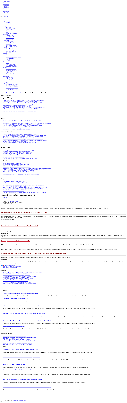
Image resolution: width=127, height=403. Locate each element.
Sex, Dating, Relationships (11, 46)
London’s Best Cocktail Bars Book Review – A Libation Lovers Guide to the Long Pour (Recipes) (23, 100)
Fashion (4, 8)
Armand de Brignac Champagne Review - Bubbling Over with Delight (18, 189)
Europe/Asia (5, 12)
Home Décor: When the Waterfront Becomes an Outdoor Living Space (18, 278)
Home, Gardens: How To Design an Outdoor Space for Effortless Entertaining (19, 276)
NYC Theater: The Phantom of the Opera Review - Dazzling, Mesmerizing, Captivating (22, 379)
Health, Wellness (9, 41)
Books (7, 72)
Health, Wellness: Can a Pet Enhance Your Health (13, 191)
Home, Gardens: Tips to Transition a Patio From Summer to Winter (17, 279)
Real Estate (8, 80)
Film (7, 54)
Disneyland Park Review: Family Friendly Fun (13, 154)
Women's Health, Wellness (11, 42)
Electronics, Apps (9, 35)
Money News (9, 30)
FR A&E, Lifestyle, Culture (11, 85)
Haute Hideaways (9, 77)
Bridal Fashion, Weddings (11, 64)
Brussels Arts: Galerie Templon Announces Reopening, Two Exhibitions (18, 105)
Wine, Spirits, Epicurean (11, 51)
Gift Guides (8, 52)
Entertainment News (10, 58)
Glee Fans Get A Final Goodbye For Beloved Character (15, 298)
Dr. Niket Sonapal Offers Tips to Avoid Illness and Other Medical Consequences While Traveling (23, 185)
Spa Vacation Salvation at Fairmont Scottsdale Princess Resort (16, 155)
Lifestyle (5, 6)
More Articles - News (10, 265)
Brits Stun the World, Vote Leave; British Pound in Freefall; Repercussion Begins (21, 305)
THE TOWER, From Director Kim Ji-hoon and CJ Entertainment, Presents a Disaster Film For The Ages (27, 387)
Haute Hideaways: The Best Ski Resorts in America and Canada (16, 151)
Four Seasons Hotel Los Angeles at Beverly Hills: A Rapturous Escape (18, 152)
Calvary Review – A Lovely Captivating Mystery (14, 326)
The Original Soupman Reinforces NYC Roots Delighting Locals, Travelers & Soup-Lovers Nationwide (25, 187)
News (4, 2)
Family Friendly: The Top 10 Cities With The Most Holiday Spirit (17, 153)
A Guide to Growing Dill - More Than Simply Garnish (14, 186)
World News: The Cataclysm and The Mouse (12, 338)
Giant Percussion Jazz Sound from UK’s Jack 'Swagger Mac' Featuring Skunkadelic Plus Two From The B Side (26, 104)
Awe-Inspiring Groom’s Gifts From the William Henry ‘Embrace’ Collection (19, 137)
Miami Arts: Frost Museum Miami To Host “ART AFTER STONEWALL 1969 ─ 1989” (21, 172)
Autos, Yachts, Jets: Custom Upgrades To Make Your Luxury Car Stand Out (20, 293)
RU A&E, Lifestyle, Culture (12, 89)
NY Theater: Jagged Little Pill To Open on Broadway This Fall (16, 167)
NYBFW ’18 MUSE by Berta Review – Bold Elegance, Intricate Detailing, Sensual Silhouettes (23, 139)
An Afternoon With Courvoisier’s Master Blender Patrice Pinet (16, 183)
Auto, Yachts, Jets (9, 78)
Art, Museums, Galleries (11, 69)
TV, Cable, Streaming (10, 55)
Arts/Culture (5, 10)
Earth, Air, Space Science (11, 36)
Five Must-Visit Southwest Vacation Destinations (13, 157)
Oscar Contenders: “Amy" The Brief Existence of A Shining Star (17, 369)
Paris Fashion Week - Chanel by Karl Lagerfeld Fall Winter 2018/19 (17, 129)
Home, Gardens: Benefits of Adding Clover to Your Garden (15, 281)
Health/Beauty (6, 5)
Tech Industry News (10, 38)
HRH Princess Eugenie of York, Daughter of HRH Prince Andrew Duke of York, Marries (22, 108)
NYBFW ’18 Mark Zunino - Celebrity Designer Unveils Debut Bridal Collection (20, 134)
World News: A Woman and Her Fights (11, 341)
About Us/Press (9, 23)
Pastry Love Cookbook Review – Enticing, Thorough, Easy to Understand (18, 170)
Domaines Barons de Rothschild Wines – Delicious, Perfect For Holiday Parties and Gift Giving (23, 188)
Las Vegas (8, 60)
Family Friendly (9, 79)
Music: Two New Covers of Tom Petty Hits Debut (14, 364)
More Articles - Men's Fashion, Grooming (12, 266)
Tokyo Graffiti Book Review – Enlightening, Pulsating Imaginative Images (18, 171)
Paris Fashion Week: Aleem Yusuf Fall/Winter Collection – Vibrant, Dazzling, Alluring (21, 124)
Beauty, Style (8, 44)
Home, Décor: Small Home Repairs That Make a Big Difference (16, 277)
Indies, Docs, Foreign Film (11, 70)
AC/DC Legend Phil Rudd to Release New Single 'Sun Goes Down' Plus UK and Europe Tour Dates (24, 109)
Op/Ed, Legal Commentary (11, 33)
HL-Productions (9, 24)
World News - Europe (10, 28)
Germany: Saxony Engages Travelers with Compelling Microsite (16, 106)
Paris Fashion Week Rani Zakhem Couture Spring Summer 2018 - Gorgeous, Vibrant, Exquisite (23, 122)
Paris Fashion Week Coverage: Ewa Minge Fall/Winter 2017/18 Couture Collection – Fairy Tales (23, 127)
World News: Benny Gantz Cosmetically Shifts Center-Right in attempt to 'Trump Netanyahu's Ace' (24, 340)
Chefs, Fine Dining (10, 50)
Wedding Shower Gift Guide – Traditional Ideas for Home (15, 141)
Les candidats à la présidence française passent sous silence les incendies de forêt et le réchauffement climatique (28, 320)
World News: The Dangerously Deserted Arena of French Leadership (17, 343)
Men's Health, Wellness (11, 45)
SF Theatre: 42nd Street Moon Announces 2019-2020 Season (16, 164)
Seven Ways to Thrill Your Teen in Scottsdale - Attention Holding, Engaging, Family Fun (21, 150)
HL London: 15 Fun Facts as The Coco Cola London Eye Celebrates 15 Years (19, 111)
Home (7, 92)
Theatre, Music (9, 71)
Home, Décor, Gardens (10, 48)
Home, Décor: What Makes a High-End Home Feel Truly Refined (17, 273)
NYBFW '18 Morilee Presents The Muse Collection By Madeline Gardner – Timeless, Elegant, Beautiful (25, 135)
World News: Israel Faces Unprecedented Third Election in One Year (17, 344)
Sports (7, 82)
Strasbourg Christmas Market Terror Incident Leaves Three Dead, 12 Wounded (19, 337)
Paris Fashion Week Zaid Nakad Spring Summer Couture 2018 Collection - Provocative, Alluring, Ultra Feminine (27, 123)
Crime (7, 32)
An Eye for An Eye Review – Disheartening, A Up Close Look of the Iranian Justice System (22, 272)
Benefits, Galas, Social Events (12, 75)
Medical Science (9, 39)
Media (24, 400)
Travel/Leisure (6, 11)
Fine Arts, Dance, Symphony (12, 73)
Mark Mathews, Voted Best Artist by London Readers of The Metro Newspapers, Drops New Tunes (24, 107)
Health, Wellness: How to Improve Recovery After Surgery (15, 182)
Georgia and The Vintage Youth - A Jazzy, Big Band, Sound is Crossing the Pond (20, 101)
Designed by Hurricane (18, 400)
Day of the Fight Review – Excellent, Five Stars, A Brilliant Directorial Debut (20, 349)
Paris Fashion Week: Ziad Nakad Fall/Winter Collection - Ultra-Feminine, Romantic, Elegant (22, 125)
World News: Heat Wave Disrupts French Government (14, 336)
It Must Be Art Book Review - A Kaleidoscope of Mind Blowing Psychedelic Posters (21, 174)
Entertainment (6, 7)
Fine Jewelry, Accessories (11, 66)
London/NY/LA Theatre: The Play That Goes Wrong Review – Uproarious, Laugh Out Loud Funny (24, 169)
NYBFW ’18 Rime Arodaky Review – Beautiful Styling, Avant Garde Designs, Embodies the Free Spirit (25, 140)
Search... (2, 94)
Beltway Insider (9, 29)
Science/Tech (6, 4)
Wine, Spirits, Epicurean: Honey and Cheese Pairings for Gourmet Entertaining (19, 283)
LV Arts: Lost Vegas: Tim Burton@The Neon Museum (14, 165)
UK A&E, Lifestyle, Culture (12, 84)
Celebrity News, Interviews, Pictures (13, 57)
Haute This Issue (6, 1)
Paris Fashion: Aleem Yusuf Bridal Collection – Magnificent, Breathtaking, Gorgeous (21, 142)
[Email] (5, 197)
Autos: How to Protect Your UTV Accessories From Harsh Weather (17, 282)
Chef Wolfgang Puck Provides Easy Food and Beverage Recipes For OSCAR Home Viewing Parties (24, 192)
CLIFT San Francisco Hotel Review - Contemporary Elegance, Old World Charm (20, 158)
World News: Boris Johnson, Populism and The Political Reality (16, 339)
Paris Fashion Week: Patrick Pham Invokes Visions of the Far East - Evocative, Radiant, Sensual (23, 120)
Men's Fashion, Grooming (11, 65)
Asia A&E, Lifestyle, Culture (12, 88)
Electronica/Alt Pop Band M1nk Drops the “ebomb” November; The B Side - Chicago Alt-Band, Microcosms (26, 102)
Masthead (8, 22)
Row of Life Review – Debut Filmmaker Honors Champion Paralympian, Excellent (21, 357)
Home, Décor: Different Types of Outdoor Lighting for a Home (16, 275)
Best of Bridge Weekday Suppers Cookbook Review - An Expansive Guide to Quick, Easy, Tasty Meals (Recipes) (27, 168)
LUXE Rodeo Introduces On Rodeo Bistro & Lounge (14, 181)
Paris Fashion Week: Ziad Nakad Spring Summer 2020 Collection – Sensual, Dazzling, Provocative (24, 126)
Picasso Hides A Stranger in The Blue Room (12, 163)
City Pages (8, 59)
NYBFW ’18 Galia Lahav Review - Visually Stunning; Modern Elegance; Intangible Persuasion (23, 136)
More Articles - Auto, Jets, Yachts (10, 267)
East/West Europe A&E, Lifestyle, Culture (14, 86)
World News (8, 27)
